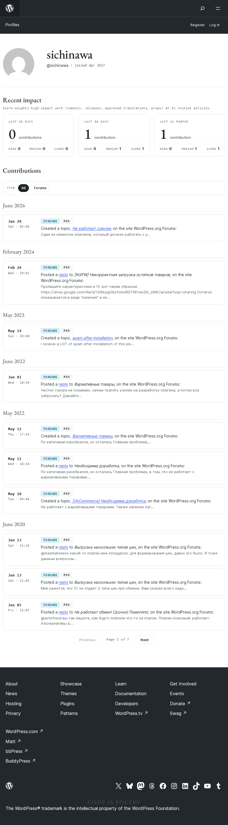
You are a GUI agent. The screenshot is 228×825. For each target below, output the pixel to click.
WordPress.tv (131, 713)
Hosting (13, 703)
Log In (214, 25)
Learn (121, 684)
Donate (180, 703)
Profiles (12, 24)
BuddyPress (21, 761)
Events (177, 693)
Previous (87, 639)
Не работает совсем (91, 228)
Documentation (131, 693)
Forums (40, 188)
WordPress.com (24, 731)
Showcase (71, 684)
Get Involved (183, 684)
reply (63, 274)
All (23, 188)
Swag (178, 713)
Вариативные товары (92, 436)
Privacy (13, 713)
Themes (68, 693)
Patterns (69, 713)
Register (197, 25)
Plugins (67, 703)
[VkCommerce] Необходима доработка (108, 500)
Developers (126, 703)
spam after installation (92, 337)
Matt (13, 741)
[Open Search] (202, 8)
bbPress (17, 751)
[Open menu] (219, 8)
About (12, 684)
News (11, 693)
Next (144, 639)
